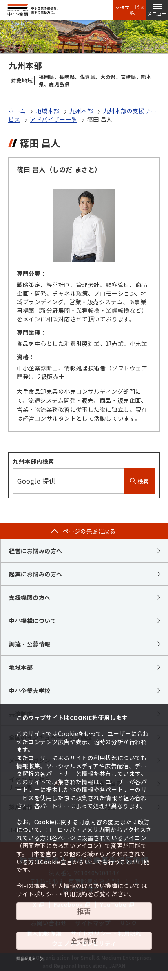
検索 (142, 481)
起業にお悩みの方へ (35, 574)
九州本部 (81, 111)
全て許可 (84, 940)
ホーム (17, 111)
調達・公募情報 (30, 644)
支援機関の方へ (30, 597)
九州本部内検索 (33, 461)
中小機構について (32, 621)
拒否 (84, 911)
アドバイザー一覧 (53, 119)
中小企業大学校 (30, 690)
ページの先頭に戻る (89, 531)
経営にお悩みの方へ (35, 551)
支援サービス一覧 (129, 9)
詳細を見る (26, 959)
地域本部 (48, 111)
